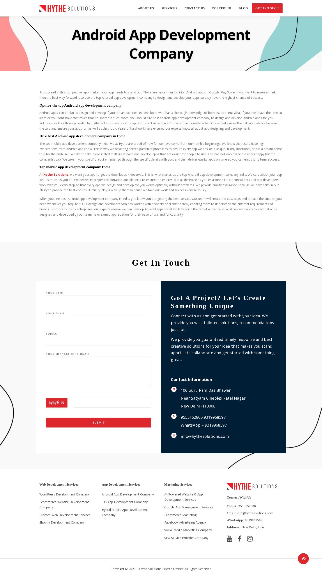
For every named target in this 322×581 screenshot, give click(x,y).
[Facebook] (240, 538)
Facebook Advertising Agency (185, 522)
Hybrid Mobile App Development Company (125, 512)
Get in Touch (267, 8)
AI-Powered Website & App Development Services (183, 497)
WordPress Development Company (64, 494)
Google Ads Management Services (188, 507)
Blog (243, 8)
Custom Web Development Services (64, 515)
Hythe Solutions (55, 174)
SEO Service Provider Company (186, 538)
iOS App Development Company (125, 502)
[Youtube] (229, 538)
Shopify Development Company (62, 522)
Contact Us (195, 8)
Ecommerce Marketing (180, 515)
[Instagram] (250, 538)
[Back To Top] (303, 558)
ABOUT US (146, 8)
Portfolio (221, 8)
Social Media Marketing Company (188, 530)
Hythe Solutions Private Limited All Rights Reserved (175, 569)
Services (169, 8)
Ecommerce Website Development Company (64, 504)
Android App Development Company (128, 494)
